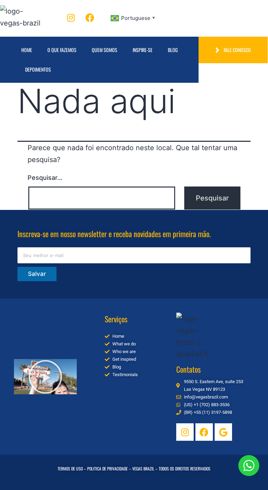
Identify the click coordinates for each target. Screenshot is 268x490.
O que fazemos (61, 49)
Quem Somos (104, 49)
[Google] (223, 432)
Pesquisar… (45, 177)
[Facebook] (90, 17)
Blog (173, 49)
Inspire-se (142, 49)
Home (26, 49)
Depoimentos (38, 69)
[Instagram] (71, 17)
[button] (45, 376)
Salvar (37, 273)
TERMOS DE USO (70, 468)
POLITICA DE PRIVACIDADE (107, 468)
